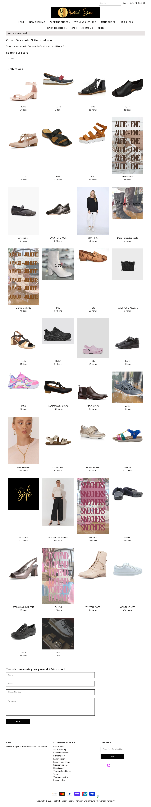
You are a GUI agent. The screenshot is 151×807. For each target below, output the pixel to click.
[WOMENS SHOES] (127, 563)
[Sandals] (127, 432)
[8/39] (58, 133)
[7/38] (23, 135)
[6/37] (127, 88)
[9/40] (93, 133)
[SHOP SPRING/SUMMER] (58, 502)
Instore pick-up (60, 749)
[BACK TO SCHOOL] (58, 203)
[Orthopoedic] (58, 432)
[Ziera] (23, 631)
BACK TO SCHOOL (57, 28)
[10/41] (23, 88)
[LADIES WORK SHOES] (58, 387)
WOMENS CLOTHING (85, 22)
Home (9, 33)
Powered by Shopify (106, 801)
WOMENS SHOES (59, 22)
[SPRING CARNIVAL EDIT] (23, 566)
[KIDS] (127, 336)
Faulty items (58, 746)
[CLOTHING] (93, 211)
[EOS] (58, 264)
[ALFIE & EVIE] (127, 145)
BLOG (101, 28)
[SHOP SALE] (23, 494)
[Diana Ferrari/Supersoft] (127, 203)
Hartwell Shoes (59, 801)
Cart (141, 3)
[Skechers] (93, 506)
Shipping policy (59, 768)
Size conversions (60, 765)
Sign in (125, 3)
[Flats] (93, 255)
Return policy (59, 759)
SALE (74, 28)
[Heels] (23, 337)
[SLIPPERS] (127, 494)
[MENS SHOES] (93, 387)
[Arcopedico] (23, 211)
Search (56, 774)
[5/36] (93, 86)
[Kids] (93, 338)
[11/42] (58, 79)
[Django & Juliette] (23, 276)
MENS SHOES (108, 22)
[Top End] (58, 576)
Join (132, 3)
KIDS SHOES (126, 22)
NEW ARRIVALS (37, 22)
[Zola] (58, 633)
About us (87, 28)
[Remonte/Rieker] (93, 432)
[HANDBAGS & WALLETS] (127, 264)
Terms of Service (60, 777)
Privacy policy (59, 756)
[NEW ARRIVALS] (23, 440)
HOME (21, 22)
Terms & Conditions (61, 771)
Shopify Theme (74, 801)
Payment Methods (61, 752)
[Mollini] (127, 387)
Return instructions (61, 762)
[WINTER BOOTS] (93, 566)
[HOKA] (58, 331)
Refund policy (59, 780)
